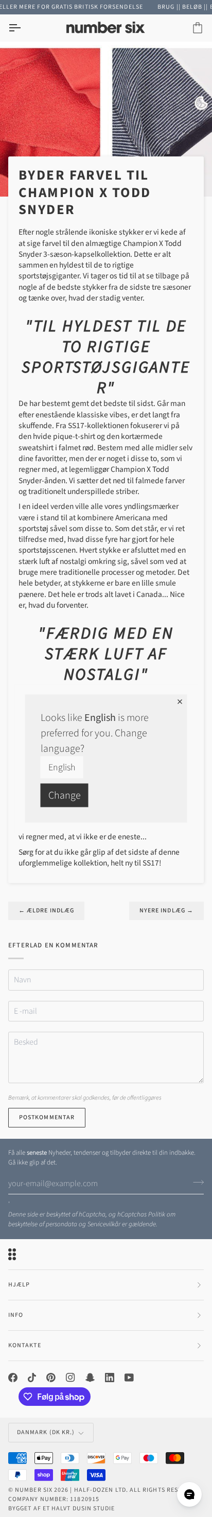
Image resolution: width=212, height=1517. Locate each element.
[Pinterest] (51, 1377)
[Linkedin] (109, 1377)
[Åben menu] (23, 28)
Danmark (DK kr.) (46, 1432)
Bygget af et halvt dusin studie (61, 1508)
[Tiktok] (32, 1377)
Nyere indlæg (166, 910)
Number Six (33, 1490)
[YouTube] (129, 1377)
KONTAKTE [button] (24, 1345)
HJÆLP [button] (19, 1284)
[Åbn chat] (189, 1494)
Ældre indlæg (46, 910)
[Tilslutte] (195, 1182)
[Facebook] (12, 1377)
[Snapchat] (90, 1377)
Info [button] (15, 1315)
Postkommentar (47, 1117)
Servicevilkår (103, 1224)
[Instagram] (70, 1377)
